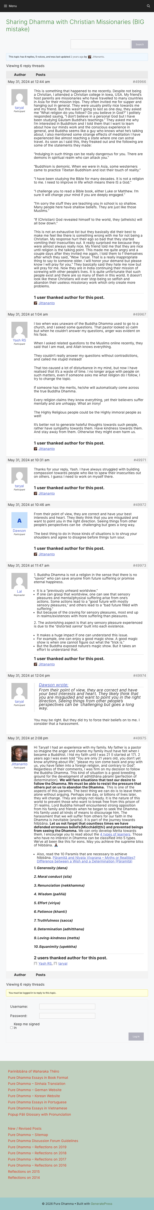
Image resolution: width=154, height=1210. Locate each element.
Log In (136, 1036)
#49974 (139, 675)
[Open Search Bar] (148, 6)
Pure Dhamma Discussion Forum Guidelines (43, 1141)
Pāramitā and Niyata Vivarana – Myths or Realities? (94, 858)
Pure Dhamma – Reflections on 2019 (37, 1147)
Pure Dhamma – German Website (35, 1090)
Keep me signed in (27, 1025)
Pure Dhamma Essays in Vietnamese (37, 1108)
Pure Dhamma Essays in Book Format (38, 1078)
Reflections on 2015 (24, 1172)
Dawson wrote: (53, 684)
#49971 (140, 460)
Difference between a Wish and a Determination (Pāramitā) (84, 861)
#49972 (139, 504)
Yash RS (45, 963)
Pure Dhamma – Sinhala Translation (36, 1084)
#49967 (139, 314)
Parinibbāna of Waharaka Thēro (33, 1071)
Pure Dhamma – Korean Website (34, 1096)
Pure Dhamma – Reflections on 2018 (37, 1153)
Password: (18, 1016)
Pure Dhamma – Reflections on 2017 (37, 1159)
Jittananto (46, 303)
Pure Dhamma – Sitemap (28, 1135)
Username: (19, 1006)
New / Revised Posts (25, 1128)
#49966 (139, 82)
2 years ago (77, 56)
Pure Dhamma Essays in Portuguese (37, 1102)
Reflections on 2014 (24, 1178)
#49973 (139, 565)
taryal (62, 963)
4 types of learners (115, 834)
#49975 (139, 738)
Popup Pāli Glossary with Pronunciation (39, 1114)
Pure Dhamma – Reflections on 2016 (37, 1165)
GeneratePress (101, 1204)
